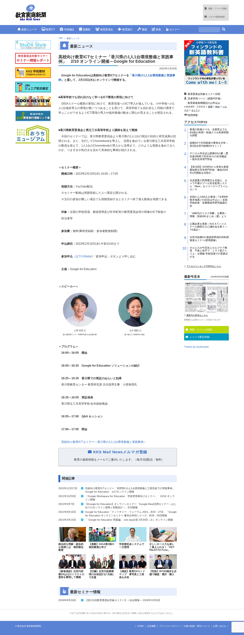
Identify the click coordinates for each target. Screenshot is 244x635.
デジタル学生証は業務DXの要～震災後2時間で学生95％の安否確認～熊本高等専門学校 (209, 156)
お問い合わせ (219, 626)
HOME (140, 626)
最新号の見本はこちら (197, 315)
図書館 (86, 29)
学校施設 (69, 29)
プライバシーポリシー (170, 626)
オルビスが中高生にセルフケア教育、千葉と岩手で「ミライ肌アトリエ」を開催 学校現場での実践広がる (209, 252)
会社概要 (151, 626)
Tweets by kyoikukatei (196, 346)
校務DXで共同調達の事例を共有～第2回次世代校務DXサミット (209, 144)
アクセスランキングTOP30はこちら (203, 266)
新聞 (210, 106)
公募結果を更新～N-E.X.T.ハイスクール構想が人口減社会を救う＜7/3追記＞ (208, 226)
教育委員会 (106, 29)
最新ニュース (29, 29)
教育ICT (50, 29)
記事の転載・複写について (197, 626)
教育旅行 (127, 29)
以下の (83, 256)
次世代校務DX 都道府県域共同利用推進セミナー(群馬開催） (209, 239)
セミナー (175, 29)
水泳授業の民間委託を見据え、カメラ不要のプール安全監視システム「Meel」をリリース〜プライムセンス (209, 185)
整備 (144, 29)
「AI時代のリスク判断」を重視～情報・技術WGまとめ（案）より (208, 215)
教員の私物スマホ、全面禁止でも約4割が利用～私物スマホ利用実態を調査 (209, 132)
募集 (158, 29)
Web (217, 106)
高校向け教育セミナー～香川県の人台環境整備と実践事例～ (103, 441)
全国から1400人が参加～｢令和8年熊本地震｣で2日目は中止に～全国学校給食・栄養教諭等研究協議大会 (209, 201)
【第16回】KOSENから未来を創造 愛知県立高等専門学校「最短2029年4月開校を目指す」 (209, 169)
